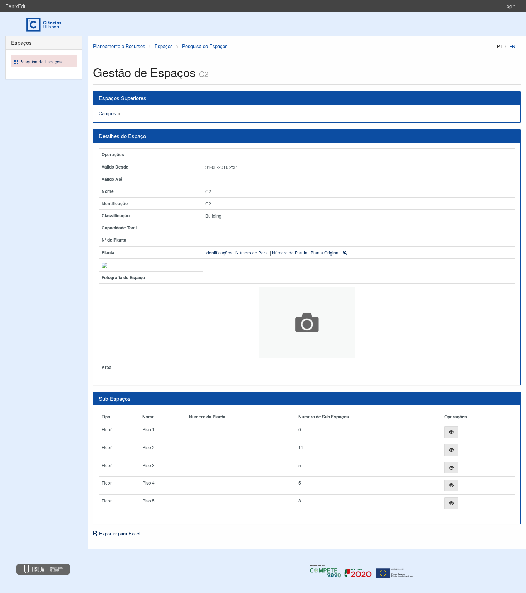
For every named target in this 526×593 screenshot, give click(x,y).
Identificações (218, 252)
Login (509, 6)
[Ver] (451, 432)
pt (499, 46)
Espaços (164, 46)
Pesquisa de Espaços (205, 46)
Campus (107, 113)
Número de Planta (289, 252)
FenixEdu (16, 6)
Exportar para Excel (119, 533)
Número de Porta (252, 252)
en (512, 46)
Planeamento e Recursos (119, 46)
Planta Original (325, 252)
